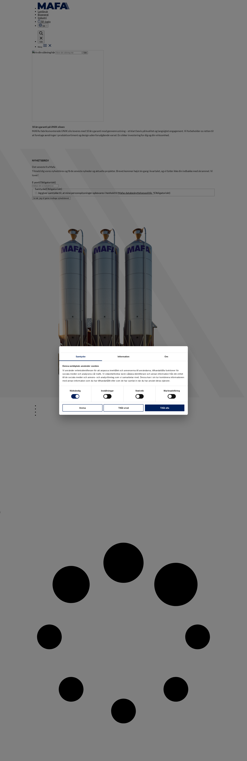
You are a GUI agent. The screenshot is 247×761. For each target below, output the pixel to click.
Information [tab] (123, 356)
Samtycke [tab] (81, 356)
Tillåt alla (164, 408)
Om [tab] (166, 356)
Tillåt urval (123, 408)
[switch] (107, 396)
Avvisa (82, 408)
